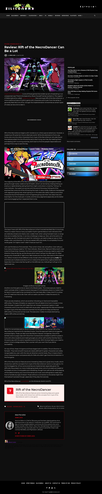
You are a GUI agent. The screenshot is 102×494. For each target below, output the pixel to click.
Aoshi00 (75, 127)
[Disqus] (34, 459)
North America (60, 406)
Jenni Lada (12, 55)
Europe (54, 406)
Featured (7, 43)
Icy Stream (76, 108)
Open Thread (30, 483)
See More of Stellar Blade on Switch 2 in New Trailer (83, 76)
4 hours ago (74, 123)
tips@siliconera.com (54, 492)
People (69, 103)
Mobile (50, 15)
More (79, 15)
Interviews (65, 15)
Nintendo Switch (14, 43)
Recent (73, 103)
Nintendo (23, 15)
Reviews (57, 15)
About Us (48, 483)
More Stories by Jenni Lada (25, 436)
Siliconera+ (15, 15)
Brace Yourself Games (45, 406)
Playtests (73, 15)
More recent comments (73, 141)
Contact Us (56, 483)
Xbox (40, 15)
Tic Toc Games (60, 408)
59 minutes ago (74, 115)
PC (45, 15)
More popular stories (73, 97)
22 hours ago (95, 134)
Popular (78, 103)
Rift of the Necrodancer (50, 408)
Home (8, 15)
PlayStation (32, 15)
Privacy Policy (76, 483)
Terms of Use (65, 483)
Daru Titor (76, 119)
